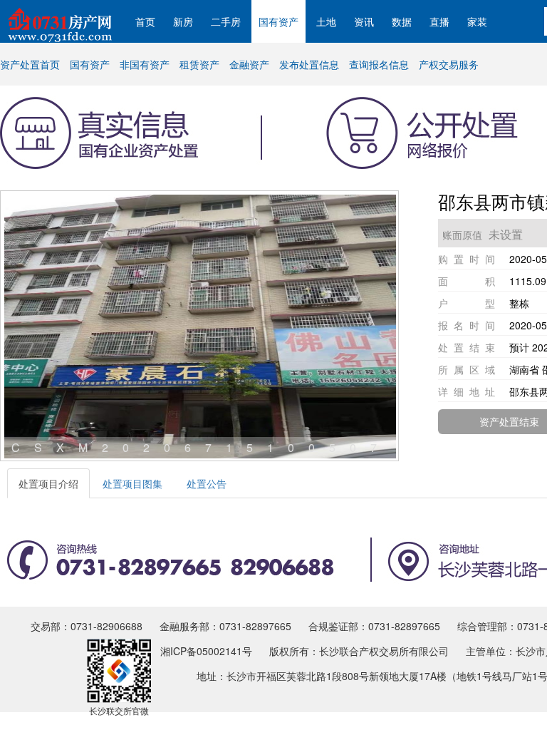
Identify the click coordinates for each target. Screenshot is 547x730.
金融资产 (249, 64)
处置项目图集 (132, 483)
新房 (183, 21)
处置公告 (206, 483)
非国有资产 (145, 64)
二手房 (226, 21)
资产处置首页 (30, 64)
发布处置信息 (309, 64)
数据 (402, 21)
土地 (326, 21)
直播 (439, 21)
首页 (145, 21)
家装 (477, 21)
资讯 (364, 21)
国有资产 (278, 21)
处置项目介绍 (48, 483)
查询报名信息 (379, 64)
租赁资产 (199, 64)
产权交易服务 (449, 64)
